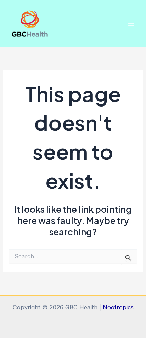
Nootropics (118, 307)
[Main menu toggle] (131, 23)
